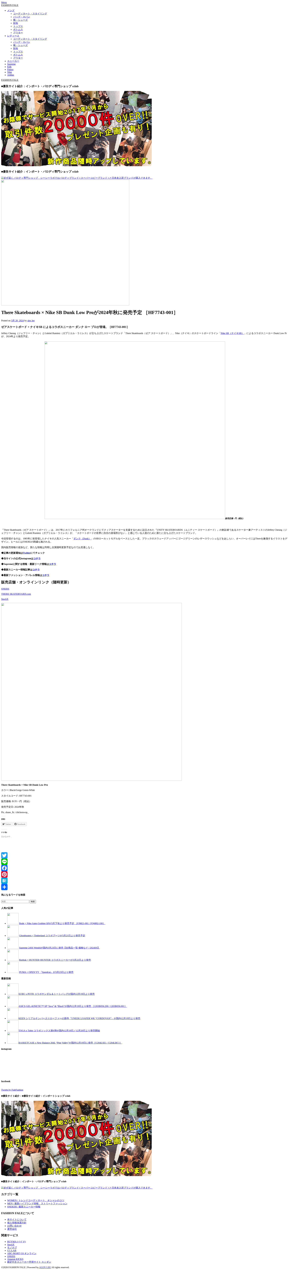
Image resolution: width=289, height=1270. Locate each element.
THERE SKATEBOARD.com (16, 594)
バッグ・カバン (21, 17)
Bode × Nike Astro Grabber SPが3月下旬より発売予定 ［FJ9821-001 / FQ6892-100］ (62, 923)
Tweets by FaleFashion (12, 1090)
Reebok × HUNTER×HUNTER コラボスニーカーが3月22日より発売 (55, 960)
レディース (13, 35)
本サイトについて (16, 1219)
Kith (9, 66)
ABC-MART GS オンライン (21, 1253)
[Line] (144, 862)
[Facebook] (144, 868)
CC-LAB (11, 1250)
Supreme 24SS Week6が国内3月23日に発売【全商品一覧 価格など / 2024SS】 (59, 947)
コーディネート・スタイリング (30, 13)
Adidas (10, 75)
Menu (4, 2)
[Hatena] (144, 881)
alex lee (31, 320)
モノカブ (12, 1247)
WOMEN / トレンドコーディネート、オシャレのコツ (35, 1200)
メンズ (10, 10)
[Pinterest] (144, 874)
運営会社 (12, 1229)
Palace (10, 69)
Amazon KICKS (15, 1259)
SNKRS (5, 589)
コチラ (37, 558)
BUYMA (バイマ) (16, 1241)
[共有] (144, 887)
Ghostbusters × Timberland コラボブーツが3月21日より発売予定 (52, 935)
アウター (18, 32)
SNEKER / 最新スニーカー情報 (23, 1206)
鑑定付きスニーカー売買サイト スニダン (29, 1262)
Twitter (26, 553)
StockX (4, 599)
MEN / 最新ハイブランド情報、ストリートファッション (37, 1203)
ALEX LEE (45, 1267)
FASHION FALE (9, 5)
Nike (9, 72)
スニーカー (13, 61)
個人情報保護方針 (16, 1222)
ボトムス (18, 29)
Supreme (11, 64)
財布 (15, 23)
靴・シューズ (20, 20)
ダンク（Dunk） (82, 538)
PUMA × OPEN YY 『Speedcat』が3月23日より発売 (46, 972)
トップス (18, 26)
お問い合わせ (14, 1226)
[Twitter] (144, 855)
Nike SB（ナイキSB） (232, 333)
